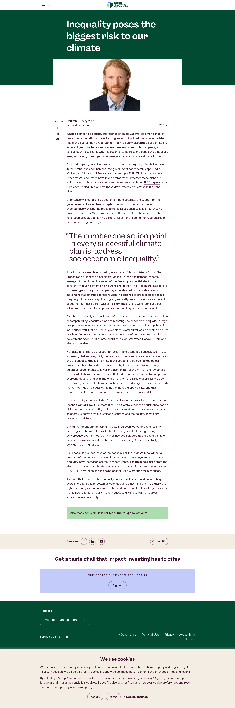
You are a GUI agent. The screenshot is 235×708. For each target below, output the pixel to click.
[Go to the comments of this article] (167, 125)
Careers (190, 639)
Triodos (47, 610)
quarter (72, 457)
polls (138, 462)
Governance (128, 634)
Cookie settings (137, 696)
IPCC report (152, 182)
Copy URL (159, 541)
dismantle (120, 303)
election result (85, 405)
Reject (113, 696)
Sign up (117, 585)
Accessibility (187, 634)
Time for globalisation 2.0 (132, 513)
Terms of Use (150, 634)
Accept (95, 696)
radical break (91, 440)
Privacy (169, 634)
